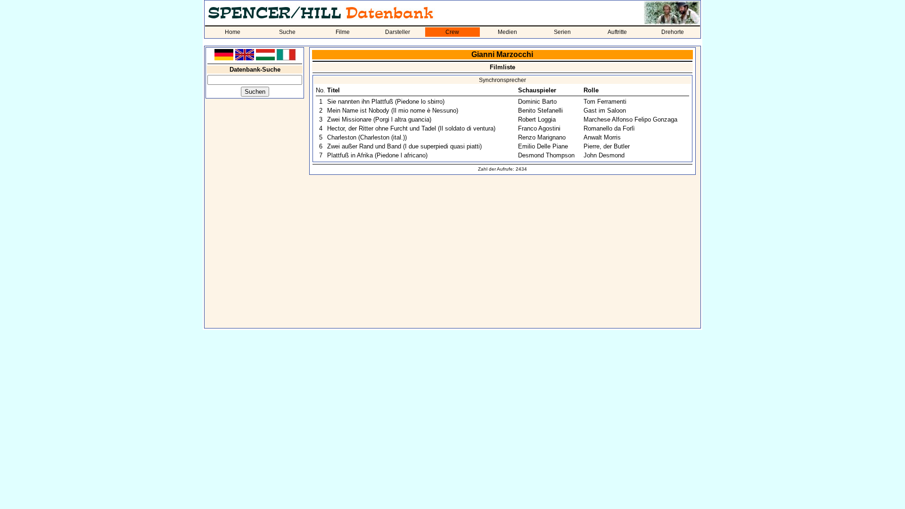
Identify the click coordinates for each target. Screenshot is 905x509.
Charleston (341, 137)
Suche (287, 32)
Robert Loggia (537, 119)
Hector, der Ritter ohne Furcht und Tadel (381, 128)
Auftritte (617, 32)
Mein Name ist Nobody (358, 110)
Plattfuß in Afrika (350, 155)
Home (232, 32)
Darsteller (397, 32)
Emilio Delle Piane (543, 146)
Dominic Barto (537, 101)
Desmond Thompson (546, 155)
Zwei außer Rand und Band (364, 146)
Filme (343, 32)
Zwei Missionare (349, 119)
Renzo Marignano (542, 137)
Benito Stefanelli (540, 110)
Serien (562, 32)
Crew (452, 32)
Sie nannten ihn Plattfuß (360, 101)
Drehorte (672, 32)
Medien (507, 32)
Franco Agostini (539, 128)
